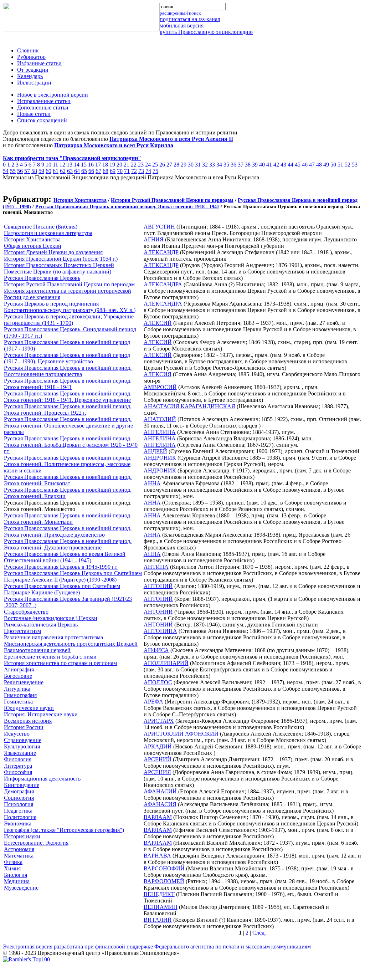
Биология (15, 875)
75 (155, 171)
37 (240, 165)
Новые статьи (34, 114)
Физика (13, 862)
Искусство (17, 734)
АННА (152, 483)
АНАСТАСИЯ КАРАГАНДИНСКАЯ (189, 406)
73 (141, 171)
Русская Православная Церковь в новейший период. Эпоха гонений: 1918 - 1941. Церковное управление (68, 396)
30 (191, 165)
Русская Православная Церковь (42, 278)
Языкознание (20, 753)
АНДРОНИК (160, 458)
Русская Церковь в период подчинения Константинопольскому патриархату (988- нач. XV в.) (69, 307)
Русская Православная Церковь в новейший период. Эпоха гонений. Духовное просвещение (68, 544)
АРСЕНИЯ (157, 772)
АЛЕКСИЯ (157, 374)
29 (183, 165)
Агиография (19, 669)
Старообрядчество (26, 612)
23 (141, 165)
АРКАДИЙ (158, 746)
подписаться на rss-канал (190, 19)
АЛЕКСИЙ (158, 323)
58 (34, 171)
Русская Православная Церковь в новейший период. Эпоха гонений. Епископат (68, 480)
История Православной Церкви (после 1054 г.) (61, 259)
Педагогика (18, 811)
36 (233, 165)
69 (112, 171)
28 (176, 165)
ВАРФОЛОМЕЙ (164, 881)
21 (126, 165)
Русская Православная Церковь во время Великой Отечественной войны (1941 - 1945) (64, 557)
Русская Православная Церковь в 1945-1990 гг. (61, 567)
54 (6, 171)
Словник (28, 50)
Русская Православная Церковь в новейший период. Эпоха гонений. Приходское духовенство (68, 531)
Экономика (17, 823)
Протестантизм (22, 631)
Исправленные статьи (44, 101)
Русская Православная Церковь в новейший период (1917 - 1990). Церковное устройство (67, 358)
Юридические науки (29, 708)
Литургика (17, 689)
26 (162, 165)
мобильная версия (182, 25)
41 (269, 165)
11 (55, 165)
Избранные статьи (39, 63)
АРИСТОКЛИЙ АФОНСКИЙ (181, 734)
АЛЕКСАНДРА (163, 284)
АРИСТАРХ (159, 721)
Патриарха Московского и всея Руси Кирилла (113, 145)
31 (198, 165)
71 (127, 171)
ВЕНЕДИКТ (159, 894)
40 (262, 165)
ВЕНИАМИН (161, 907)
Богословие (18, 676)
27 (169, 165)
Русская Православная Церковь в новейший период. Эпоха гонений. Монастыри (68, 518)
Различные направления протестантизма (53, 637)
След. (259, 933)
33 (212, 165)
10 (48, 165)
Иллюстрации (34, 83)
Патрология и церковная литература (48, 233)
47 (312, 165)
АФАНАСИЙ (160, 791)
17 (98, 165)
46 (305, 165)
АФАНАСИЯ (160, 804)
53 (355, 165)
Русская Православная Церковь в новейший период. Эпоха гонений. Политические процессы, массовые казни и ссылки (68, 464)
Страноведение (22, 740)
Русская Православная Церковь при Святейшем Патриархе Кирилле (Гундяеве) (62, 589)
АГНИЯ (154, 239)
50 (333, 165)
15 (84, 165)
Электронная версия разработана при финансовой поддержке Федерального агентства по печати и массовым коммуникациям (157, 946)
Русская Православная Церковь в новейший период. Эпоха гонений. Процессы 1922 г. (68, 409)
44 (290, 165)
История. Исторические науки (41, 714)
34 (219, 165)
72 (134, 171)
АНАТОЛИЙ (160, 419)
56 (20, 171)
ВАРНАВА (157, 856)
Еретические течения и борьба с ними (50, 657)
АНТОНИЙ (158, 586)
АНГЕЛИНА (160, 432)
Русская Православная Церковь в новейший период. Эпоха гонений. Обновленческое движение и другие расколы (68, 425)
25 (155, 165)
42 (276, 165)
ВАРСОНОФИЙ (164, 868)
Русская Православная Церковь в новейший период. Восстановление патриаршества (68, 371)
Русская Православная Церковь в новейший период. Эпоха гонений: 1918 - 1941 (127, 206)
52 (347, 165)
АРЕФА (153, 702)
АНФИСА (156, 650)
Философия (18, 772)
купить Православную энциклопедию (206, 32)
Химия (12, 868)
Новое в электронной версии (52, 95)
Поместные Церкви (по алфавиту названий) (57, 271)
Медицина (17, 881)
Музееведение (21, 888)
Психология (18, 804)
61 (55, 171)
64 (77, 171)
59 (41, 171)
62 (63, 171)
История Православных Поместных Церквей (59, 265)
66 (91, 171)
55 (13, 171)
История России (23, 727)
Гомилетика (18, 702)
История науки (22, 836)
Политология (20, 817)
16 (91, 165)
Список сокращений (42, 120)
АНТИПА (156, 567)
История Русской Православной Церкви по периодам (172, 200)
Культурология (22, 746)
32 (205, 165)
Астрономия (19, 849)
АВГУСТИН (159, 227)
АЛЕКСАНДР (161, 252)
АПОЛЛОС (158, 682)
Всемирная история (28, 721)
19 (112, 165)
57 (27, 171)
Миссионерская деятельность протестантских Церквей (71, 644)
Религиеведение (23, 682)
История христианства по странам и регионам (60, 663)
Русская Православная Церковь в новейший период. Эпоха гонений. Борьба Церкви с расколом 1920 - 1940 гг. (71, 444)
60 (48, 171)
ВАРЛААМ (158, 817)
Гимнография (20, 695)
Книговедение (21, 785)
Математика (19, 856)
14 (76, 165)
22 (134, 165)
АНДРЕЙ (155, 451)
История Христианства (80, 200)
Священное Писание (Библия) (40, 227)
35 (226, 165)
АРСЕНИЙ (157, 759)
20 (119, 165)
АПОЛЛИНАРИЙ (166, 663)
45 (297, 165)
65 (84, 171)
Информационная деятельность (42, 779)
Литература (18, 766)
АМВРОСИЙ (160, 387)
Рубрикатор (31, 57)
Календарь (30, 76)
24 (148, 165)
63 (70, 171)
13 (69, 165)
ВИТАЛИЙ (158, 920)
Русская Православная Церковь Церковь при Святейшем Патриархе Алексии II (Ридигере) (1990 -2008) (73, 576)
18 (105, 165)
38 (248, 165)
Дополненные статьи (42, 107)
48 (319, 165)
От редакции (32, 70)
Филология (17, 759)
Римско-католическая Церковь (41, 624)
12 (62, 165)
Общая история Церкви (32, 246)
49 (326, 165)
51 (340, 165)
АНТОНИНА (160, 631)
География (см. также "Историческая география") (64, 830)
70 (120, 171)
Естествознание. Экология (36, 843)
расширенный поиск (180, 13)
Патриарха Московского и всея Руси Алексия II (171, 139)
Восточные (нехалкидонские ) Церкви (50, 618)
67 (98, 171)
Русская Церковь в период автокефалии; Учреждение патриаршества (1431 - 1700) (69, 319)
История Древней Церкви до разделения (53, 252)
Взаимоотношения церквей (37, 650)
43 (283, 165)
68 (105, 171)
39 (255, 165)
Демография (19, 791)
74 (148, 171)
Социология (19, 798)
